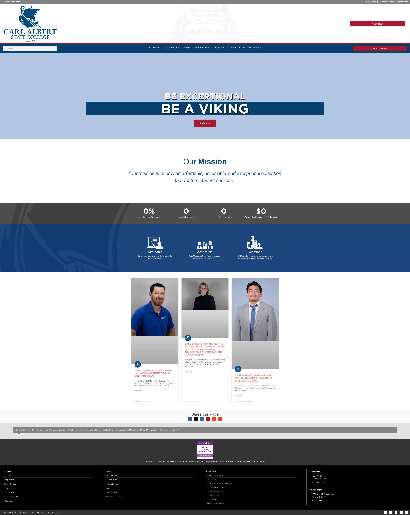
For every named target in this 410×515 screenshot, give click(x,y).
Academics (171, 47)
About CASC (219, 47)
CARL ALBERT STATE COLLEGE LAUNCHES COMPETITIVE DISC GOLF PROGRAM (153, 373)
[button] (190, 419)
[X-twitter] (396, 512)
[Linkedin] (401, 512)
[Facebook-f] (385, 512)
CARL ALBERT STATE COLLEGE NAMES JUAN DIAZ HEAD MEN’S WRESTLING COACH (253, 378)
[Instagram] (390, 512)
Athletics (187, 47)
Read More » (139, 391)
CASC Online (238, 47)
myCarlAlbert (254, 47)
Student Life (201, 47)
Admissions (155, 47)
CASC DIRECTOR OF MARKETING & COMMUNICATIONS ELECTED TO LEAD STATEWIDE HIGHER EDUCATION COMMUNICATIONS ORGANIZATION (205, 349)
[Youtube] (406, 512)
